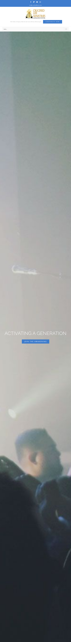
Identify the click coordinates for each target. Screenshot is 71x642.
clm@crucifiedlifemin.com (35, 5)
